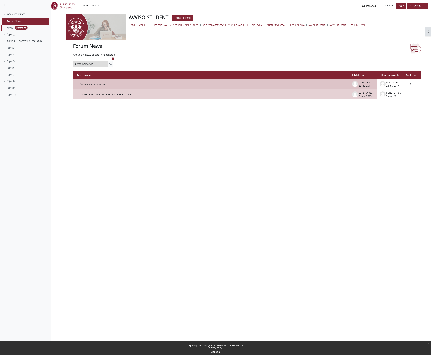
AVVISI (10, 27)
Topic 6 (11, 67)
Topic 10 (11, 94)
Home (132, 25)
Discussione (84, 75)
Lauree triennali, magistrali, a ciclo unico (173, 25)
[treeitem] (25, 17)
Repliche (411, 75)
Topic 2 (11, 34)
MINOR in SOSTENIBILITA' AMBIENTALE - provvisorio (25, 41)
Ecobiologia (297, 25)
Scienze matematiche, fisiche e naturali (225, 25)
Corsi (142, 25)
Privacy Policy (215, 347)
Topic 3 (11, 47)
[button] (113, 59)
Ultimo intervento (389, 75)
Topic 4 (11, 54)
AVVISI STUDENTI (16, 14)
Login (401, 5)
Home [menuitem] (85, 5)
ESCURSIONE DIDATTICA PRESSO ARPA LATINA (106, 94)
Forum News (14, 21)
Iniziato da (358, 75)
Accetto (215, 351)
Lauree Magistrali (276, 25)
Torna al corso (183, 17)
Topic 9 (11, 87)
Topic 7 (11, 74)
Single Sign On (418, 5)
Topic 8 (11, 81)
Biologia (257, 25)
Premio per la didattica (93, 84)
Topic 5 (11, 61)
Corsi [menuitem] (94, 5)
